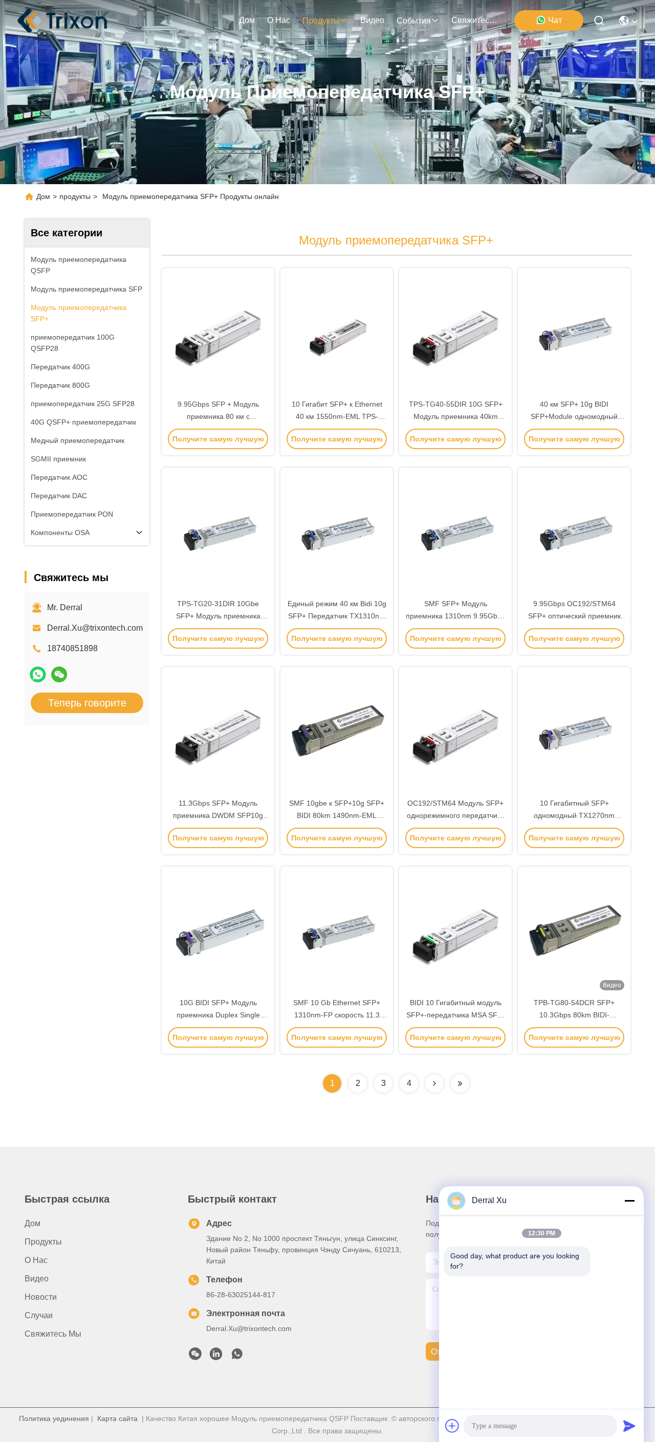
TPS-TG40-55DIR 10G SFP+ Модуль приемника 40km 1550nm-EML (456, 416)
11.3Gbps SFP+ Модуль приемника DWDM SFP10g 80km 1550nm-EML (218, 815)
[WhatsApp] (38, 674)
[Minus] (629, 1200)
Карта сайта (117, 1418)
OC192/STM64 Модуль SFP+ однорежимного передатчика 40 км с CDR (456, 815)
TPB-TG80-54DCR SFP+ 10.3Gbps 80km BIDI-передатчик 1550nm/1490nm (574, 1015)
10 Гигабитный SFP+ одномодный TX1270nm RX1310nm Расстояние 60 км (574, 815)
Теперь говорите (87, 702)
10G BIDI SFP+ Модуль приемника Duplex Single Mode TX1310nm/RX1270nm (218, 1015)
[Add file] (452, 1425)
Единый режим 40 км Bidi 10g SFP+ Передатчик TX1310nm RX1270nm (337, 616)
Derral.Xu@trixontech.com (95, 628)
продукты (321, 20)
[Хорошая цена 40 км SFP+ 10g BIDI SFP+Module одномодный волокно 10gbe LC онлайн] (574, 333)
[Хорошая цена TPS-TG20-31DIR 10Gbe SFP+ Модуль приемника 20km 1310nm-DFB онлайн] (218, 532)
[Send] (629, 1425)
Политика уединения (54, 1418)
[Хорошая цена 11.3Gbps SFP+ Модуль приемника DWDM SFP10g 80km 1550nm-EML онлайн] (218, 732)
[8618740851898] (237, 1356)
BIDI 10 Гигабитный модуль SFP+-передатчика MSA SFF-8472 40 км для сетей (455, 1015)
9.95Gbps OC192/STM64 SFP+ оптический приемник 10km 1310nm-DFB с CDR (574, 616)
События (414, 20)
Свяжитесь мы (475, 20)
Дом (247, 20)
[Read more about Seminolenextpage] (434, 1083)
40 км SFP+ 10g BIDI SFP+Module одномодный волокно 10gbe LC (574, 416)
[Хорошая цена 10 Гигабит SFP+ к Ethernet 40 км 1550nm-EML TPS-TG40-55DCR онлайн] (337, 333)
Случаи (39, 1315)
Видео (372, 20)
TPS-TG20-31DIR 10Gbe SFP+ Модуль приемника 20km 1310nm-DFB (218, 616)
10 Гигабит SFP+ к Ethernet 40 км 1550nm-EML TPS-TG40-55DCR (337, 416)
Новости (41, 1297)
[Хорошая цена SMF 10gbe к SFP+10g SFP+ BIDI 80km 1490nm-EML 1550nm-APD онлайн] (337, 732)
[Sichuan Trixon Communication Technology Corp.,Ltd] (72, 20)
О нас (278, 20)
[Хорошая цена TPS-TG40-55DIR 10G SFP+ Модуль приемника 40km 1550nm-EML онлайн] (455, 333)
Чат (555, 20)
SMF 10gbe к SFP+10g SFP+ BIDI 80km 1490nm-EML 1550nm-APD (336, 815)
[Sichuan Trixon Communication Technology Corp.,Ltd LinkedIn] (216, 1356)
